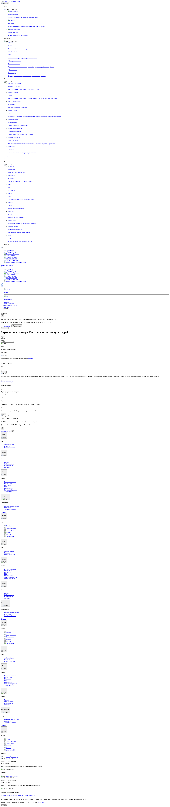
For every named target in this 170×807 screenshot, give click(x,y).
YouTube (8, 526)
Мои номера (4, 328)
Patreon (8, 534)
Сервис (3, 340)
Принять (3, 805)
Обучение (7, 467)
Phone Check (8, 483)
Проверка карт (8, 488)
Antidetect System (9, 444)
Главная (6, 302)
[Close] (5, 3)
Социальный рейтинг (10, 490)
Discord (8, 532)
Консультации (8, 465)
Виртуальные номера (10, 305)
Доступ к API (10, 536)
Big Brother (7, 485)
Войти (3, 265)
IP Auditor (7, 446)
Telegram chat (10, 530)
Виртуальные (17, 326)
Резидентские (6, 326)
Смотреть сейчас (6, 431)
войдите (30, 358)
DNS (5, 486)
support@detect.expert (12, 757)
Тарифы (3, 512)
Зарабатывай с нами (10, 509)
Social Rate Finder (9, 491)
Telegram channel (11, 528)
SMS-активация (9, 303)
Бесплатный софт (9, 448)
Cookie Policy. (41, 802)
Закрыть (3, 372)
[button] (86, 8)
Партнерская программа (11, 506)
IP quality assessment (10, 482)
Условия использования (8, 795)
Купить (13, 349)
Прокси (6, 462)
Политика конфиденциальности (25, 795)
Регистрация (9, 265)
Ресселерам (7, 507)
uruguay (6, 307)
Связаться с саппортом (7, 382)
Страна (3, 337)
